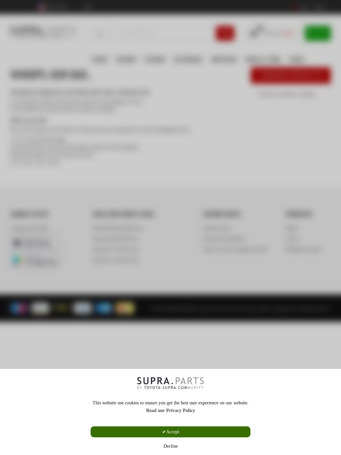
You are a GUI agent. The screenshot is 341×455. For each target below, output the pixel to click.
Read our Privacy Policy (170, 410)
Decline (171, 446)
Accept (172, 431)
